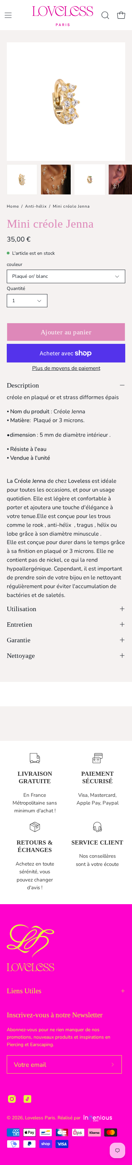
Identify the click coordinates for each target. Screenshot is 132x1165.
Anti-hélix (36, 206)
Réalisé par (70, 1118)
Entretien (19, 624)
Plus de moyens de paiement (66, 368)
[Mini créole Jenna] (22, 179)
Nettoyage (21, 655)
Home (13, 206)
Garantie (18, 640)
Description (23, 385)
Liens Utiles (24, 991)
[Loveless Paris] (62, 16)
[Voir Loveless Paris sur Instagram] (12, 1099)
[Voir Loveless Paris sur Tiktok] (27, 1099)
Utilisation (21, 608)
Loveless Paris (40, 1118)
